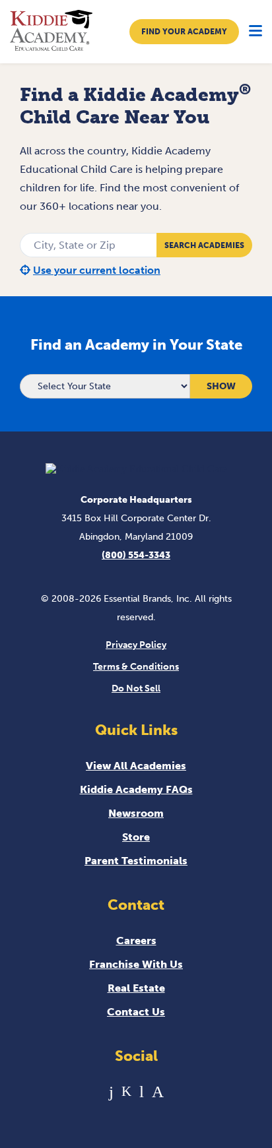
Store (136, 837)
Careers (136, 940)
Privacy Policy (136, 645)
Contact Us (136, 1011)
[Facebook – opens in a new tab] (111, 1091)
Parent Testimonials (136, 860)
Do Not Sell (136, 688)
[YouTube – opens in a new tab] (141, 1091)
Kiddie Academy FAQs (136, 789)
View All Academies (136, 765)
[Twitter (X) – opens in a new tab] (126, 1091)
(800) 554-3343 (136, 555)
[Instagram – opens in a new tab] (158, 1091)
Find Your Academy (184, 31)
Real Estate (136, 988)
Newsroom (136, 813)
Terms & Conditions (136, 666)
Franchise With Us (136, 964)
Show (221, 386)
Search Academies (204, 245)
